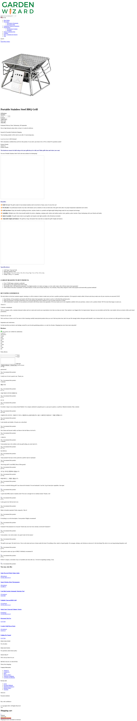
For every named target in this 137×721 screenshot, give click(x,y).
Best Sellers (7, 20)
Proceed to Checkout (6, 718)
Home (2, 41)
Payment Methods (8, 685)
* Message (18, 363)
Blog (5, 673)
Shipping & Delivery (9, 686)
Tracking (6, 689)
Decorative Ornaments (12, 23)
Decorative (6, 21)
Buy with (3, 122)
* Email (18, 356)
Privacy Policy (7, 674)
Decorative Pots (11, 24)
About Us (6, 670)
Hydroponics (7, 27)
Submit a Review (5, 365)
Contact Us (6, 672)
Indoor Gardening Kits (9, 31)
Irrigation (9, 30)
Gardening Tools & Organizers (11, 26)
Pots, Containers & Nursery (11, 34)
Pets (5, 36)
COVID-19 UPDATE (9, 677)
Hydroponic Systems (12, 29)
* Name (18, 355)
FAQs (5, 684)
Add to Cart (4, 119)
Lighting (6, 33)
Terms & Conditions (9, 676)
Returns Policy (7, 688)
